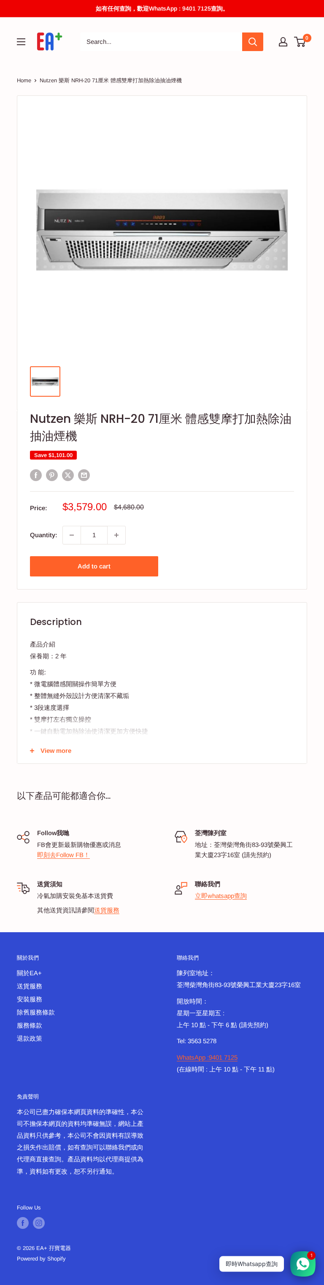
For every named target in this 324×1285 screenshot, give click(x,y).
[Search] (252, 41)
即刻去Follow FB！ (63, 854)
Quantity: (43, 534)
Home (24, 80)
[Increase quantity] (116, 535)
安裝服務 (29, 999)
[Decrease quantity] (72, 535)
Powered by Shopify (41, 1258)
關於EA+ (29, 973)
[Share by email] (84, 475)
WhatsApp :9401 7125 (207, 1057)
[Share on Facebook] (36, 475)
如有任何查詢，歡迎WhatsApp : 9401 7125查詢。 (162, 8)
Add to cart (94, 566)
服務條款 (29, 1025)
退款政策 (29, 1038)
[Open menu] (21, 41)
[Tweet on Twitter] (68, 475)
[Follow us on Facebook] (23, 1223)
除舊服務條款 (36, 1012)
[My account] (283, 41)
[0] (300, 42)
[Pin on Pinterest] (52, 475)
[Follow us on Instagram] (39, 1223)
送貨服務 (106, 910)
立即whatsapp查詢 (221, 895)
